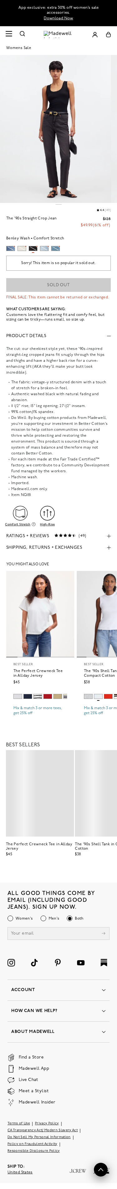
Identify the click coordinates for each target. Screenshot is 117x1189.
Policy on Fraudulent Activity (32, 1144)
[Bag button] (108, 34)
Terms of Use (18, 1123)
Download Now (58, 18)
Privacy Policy (47, 1123)
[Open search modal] (22, 34)
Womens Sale (18, 48)
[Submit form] (103, 934)
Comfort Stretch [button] (17, 524)
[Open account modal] (95, 34)
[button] (101, 1170)
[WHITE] (37, 696)
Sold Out (58, 285)
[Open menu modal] (9, 34)
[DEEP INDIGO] (27, 696)
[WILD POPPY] (108, 696)
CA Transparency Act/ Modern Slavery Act (42, 1130)
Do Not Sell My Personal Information (39, 1137)
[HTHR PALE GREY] (17, 696)
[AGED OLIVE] (57, 696)
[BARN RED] (47, 696)
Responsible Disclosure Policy (33, 1151)
